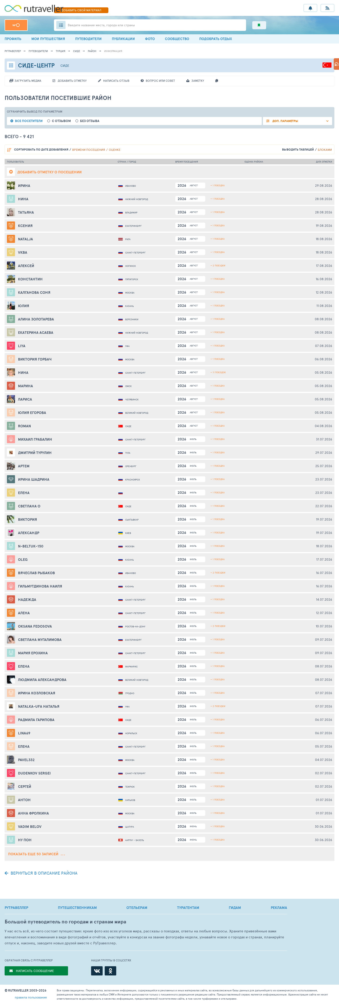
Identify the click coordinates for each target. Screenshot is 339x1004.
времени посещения (88, 150)
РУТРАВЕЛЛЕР (16, 907)
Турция (60, 51)
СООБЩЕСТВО (177, 38)
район (92, 51)
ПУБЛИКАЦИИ (123, 38)
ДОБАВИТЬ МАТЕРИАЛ (81, 10)
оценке (114, 150)
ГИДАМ (235, 907)
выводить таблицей (298, 149)
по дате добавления (41, 149)
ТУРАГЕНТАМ (188, 907)
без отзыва (89, 121)
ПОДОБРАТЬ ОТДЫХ (215, 38)
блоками (325, 150)
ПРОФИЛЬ (13, 38)
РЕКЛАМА (279, 907)
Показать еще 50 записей (33, 854)
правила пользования (31, 997)
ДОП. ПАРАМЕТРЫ (285, 121)
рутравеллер (13, 51)
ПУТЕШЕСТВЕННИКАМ (77, 907)
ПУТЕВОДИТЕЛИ (88, 38)
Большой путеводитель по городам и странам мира (65, 922)
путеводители (38, 51)
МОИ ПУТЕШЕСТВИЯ (48, 38)
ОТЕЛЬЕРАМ (136, 907)
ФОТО (150, 38)
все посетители (29, 121)
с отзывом (61, 121)
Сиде (76, 51)
